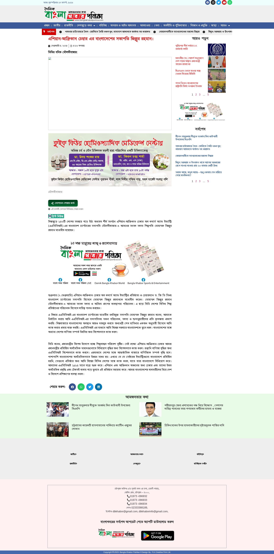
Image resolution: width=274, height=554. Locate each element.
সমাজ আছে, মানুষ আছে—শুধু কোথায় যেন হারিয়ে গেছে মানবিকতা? (199, 173)
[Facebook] (207, 2)
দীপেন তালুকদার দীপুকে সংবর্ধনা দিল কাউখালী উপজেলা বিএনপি (196, 138)
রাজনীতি (68, 25)
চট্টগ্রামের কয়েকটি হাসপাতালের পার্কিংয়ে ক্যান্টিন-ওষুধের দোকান (102, 427)
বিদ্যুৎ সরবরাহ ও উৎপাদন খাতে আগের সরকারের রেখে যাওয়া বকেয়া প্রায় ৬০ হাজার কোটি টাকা (198, 164)
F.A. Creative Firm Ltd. (161, 552)
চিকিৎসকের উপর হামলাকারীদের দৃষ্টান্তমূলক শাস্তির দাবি (194, 425)
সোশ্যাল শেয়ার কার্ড (65, 203)
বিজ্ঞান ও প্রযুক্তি (198, 25)
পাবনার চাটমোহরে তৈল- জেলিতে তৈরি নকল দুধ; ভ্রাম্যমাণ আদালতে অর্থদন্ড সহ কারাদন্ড (94, 32)
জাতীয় (56, 25)
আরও (224, 25)
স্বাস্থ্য (214, 25)
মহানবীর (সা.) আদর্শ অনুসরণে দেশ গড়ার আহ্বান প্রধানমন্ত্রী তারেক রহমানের (189, 61)
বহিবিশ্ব (103, 25)
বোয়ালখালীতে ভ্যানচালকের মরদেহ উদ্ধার (166, 32)
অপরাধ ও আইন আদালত (123, 25)
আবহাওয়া (145, 25)
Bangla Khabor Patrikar (130, 552)
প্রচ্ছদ (46, 25)
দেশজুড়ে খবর (84, 25)
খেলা (156, 25)
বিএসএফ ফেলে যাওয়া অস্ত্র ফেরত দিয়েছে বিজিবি (188, 72)
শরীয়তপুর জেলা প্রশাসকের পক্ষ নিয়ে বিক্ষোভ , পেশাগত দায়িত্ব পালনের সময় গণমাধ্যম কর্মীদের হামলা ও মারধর (194, 407)
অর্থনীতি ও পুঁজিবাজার (175, 25)
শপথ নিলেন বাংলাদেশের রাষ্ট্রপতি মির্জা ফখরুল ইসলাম (189, 84)
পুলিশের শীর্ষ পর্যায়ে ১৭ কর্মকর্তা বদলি (186, 47)
